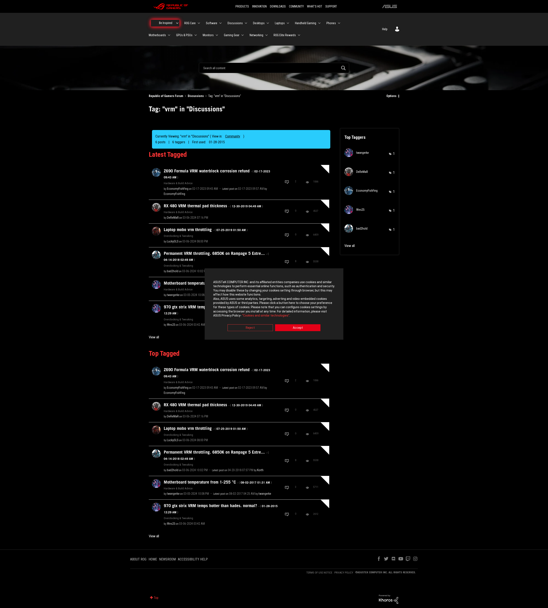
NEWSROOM (167, 559)
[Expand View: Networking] (266, 35)
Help (384, 29)
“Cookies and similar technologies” (265, 315)
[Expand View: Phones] (339, 23)
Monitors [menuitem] (208, 35)
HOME (153, 559)
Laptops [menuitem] (280, 23)
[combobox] (274, 68)
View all (154, 337)
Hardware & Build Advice (178, 183)
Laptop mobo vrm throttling (205, 229)
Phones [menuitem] (331, 23)
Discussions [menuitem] (235, 23)
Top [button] (156, 597)
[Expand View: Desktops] (268, 23)
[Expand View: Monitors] (217, 35)
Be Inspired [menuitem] (165, 23)
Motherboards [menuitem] (157, 35)
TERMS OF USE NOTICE (319, 572)
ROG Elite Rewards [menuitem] (285, 35)
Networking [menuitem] (256, 35)
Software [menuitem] (211, 23)
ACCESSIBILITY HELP (193, 559)
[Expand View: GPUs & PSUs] (196, 35)
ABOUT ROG (138, 559)
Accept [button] (298, 327)
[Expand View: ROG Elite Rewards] (299, 35)
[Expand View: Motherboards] (169, 35)
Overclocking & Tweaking (178, 236)
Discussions (196, 96)
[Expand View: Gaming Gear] (242, 35)
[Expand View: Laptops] (288, 23)
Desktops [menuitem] (259, 23)
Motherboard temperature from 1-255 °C (218, 482)
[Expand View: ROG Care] (199, 23)
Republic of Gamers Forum (166, 96)
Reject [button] (250, 327)
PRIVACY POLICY (343, 572)
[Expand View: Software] (220, 23)
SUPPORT (331, 6)
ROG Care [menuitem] (190, 23)
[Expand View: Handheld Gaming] (319, 23)
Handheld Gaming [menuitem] (305, 23)
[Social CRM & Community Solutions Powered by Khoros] (388, 599)
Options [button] (391, 96)
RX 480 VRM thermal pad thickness (213, 205)
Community (232, 136)
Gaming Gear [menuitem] (231, 35)
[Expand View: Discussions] (246, 23)
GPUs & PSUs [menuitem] (184, 35)
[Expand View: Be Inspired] (177, 23)
